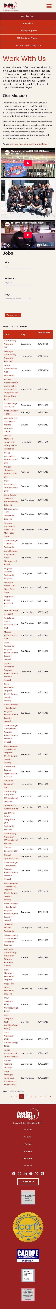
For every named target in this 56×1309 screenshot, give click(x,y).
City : (7, 294)
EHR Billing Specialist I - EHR (10, 784)
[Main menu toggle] (49, 6)
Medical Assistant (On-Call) (11, 635)
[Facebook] (13, 1173)
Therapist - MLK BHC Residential (9, 927)
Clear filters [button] (14, 315)
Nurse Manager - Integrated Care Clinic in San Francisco (10, 1078)
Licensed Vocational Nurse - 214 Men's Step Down (9, 530)
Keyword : (10, 278)
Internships (28, 23)
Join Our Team (28, 16)
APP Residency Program (28, 38)
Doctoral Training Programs (28, 45)
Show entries (15, 326)
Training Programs (28, 30)
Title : (7, 262)
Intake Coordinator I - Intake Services (11, 1053)
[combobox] (18, 299)
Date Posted (44, 332)
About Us (28, 1166)
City (23, 334)
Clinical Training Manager (8, 1064)
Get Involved (28, 1158)
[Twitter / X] (36, 1173)
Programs (28, 1137)
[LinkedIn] (25, 1173)
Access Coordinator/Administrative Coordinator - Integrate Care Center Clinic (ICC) (11, 389)
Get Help (28, 1144)
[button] (28, 1181)
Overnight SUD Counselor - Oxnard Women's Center (10, 425)
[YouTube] (31, 1173)
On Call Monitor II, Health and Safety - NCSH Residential (10, 442)
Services (28, 1129)
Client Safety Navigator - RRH (10, 344)
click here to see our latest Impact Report (29, 144)
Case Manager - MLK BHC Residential (11, 543)
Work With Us (28, 1151)
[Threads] (42, 1173)
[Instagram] (19, 1173)
